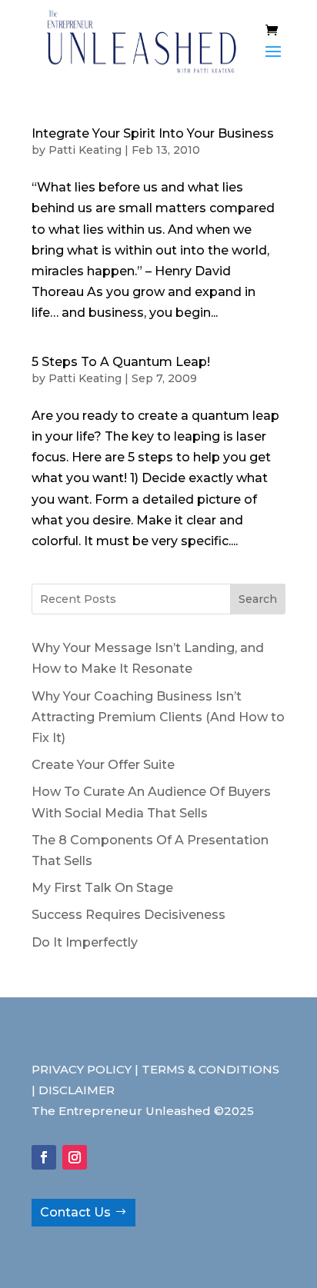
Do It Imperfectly (85, 942)
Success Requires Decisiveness (128, 914)
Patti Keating (85, 150)
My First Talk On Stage (102, 887)
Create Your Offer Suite (103, 764)
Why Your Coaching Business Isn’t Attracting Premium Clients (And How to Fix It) (158, 717)
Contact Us (75, 1212)
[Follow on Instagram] (74, 1157)
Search (258, 599)
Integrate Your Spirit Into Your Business (153, 133)
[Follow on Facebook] (44, 1157)
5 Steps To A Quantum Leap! (121, 361)
